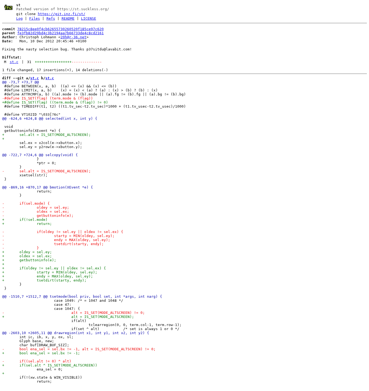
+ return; (27, 224)
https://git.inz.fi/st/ (61, 14)
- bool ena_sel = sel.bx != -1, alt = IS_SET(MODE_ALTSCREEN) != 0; (79, 349)
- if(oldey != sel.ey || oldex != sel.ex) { (62, 232)
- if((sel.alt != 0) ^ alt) (36, 361)
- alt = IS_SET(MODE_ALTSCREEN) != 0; (73, 313)
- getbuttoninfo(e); (37, 216)
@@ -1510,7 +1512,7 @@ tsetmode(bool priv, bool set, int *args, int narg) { (82, 296)
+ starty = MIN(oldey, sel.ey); (49, 272)
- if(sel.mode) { (26, 203)
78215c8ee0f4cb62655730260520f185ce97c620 (60, 29)
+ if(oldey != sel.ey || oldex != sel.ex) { (54, 268)
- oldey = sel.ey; (35, 207)
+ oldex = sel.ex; (27, 256)
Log (19, 18)
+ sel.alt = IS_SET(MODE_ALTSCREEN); (46, 135)
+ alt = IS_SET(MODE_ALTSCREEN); (68, 317)
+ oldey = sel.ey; (27, 252)
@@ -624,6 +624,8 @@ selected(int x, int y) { (49, 118)
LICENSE (88, 18)
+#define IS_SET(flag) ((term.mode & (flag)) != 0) (55, 102)
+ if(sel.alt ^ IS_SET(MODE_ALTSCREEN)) (49, 365)
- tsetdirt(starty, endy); (53, 244)
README (68, 18)
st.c (14, 62)
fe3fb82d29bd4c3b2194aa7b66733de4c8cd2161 (60, 33)
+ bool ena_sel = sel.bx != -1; (41, 353)
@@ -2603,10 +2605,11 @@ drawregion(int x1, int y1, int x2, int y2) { (75, 333)
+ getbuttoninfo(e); (29, 260)
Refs (50, 18)
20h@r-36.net (73, 37)
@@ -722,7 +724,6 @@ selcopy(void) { (40, 155)
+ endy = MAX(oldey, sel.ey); (47, 276)
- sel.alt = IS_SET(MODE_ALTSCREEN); (46, 171)
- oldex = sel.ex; (35, 212)
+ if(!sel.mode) (25, 220)
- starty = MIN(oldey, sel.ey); (58, 236)
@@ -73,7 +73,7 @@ (20, 82)
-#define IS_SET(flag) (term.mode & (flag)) (47, 98)
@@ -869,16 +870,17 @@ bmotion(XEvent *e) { (47, 187)
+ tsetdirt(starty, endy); (44, 280)
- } (20, 248)
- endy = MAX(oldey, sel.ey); (56, 240)
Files (34, 18)
